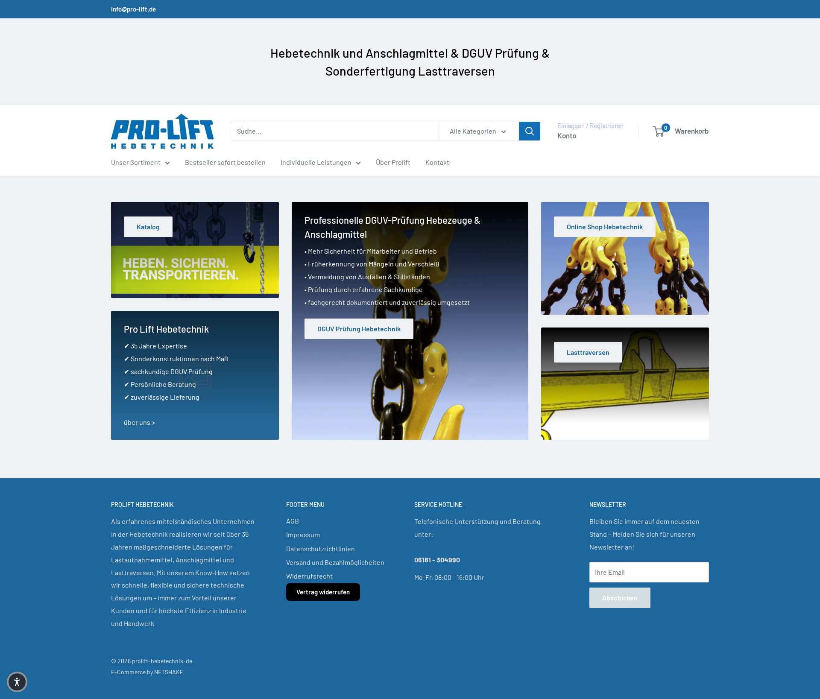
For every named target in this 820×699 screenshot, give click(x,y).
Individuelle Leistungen (316, 162)
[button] (17, 682)
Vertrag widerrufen (323, 592)
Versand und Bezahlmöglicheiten (335, 562)
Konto (566, 135)
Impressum (303, 534)
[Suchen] (529, 131)
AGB (292, 521)
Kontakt (437, 162)
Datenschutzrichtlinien (320, 548)
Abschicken (620, 598)
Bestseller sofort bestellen (225, 162)
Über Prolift (393, 162)
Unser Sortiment (136, 162)
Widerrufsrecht (309, 576)
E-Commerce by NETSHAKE (147, 672)
